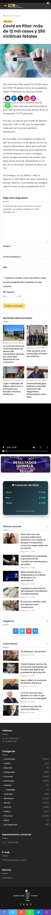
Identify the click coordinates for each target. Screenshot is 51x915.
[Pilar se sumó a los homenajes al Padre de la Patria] (37, 335)
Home (7, 16)
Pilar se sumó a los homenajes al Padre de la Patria (37, 354)
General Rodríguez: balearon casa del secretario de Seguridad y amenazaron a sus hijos (37, 390)
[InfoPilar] (12, 6)
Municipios (17, 16)
